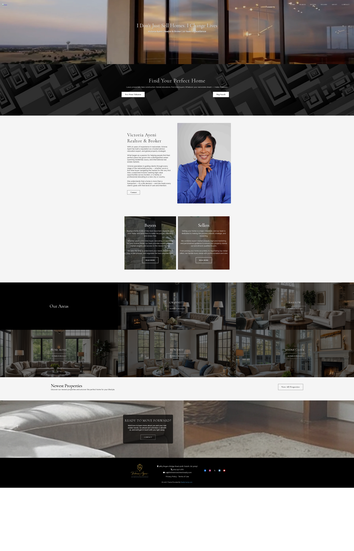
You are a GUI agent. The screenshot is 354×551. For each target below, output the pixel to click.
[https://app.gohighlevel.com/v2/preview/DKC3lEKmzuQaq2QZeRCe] (4, 4)
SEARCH (303, 4)
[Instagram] (210, 470)
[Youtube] (224, 470)
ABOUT (334, 4)
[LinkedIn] (219, 470)
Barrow (295, 302)
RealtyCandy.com (186, 482)
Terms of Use (183, 477)
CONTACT (345, 4)
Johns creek (295, 349)
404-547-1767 (178, 469)
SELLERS (324, 4)
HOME (292, 4)
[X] (214, 470)
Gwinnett (177, 302)
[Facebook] (205, 470)
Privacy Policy (171, 477)
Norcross (59, 349)
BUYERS (313, 4)
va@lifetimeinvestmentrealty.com (178, 472)
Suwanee (177, 349)
